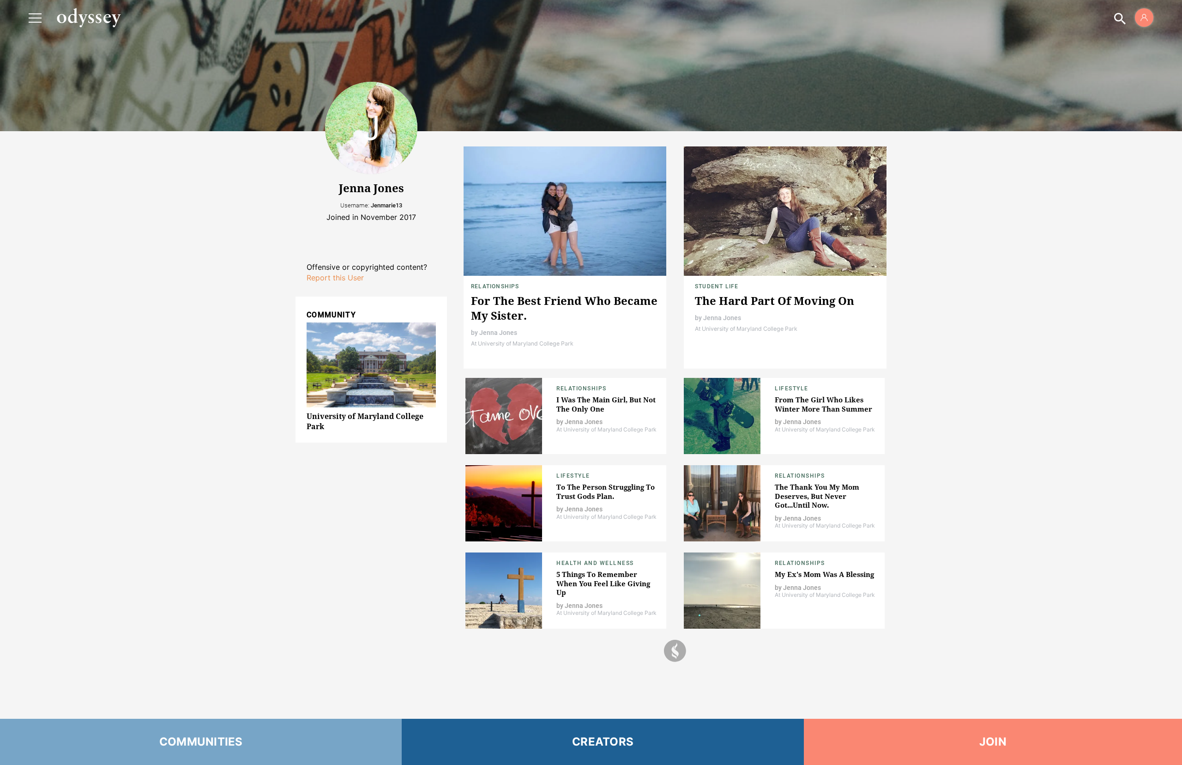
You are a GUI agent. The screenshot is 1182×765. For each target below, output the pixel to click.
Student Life (716, 286)
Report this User (335, 277)
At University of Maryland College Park (522, 343)
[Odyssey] (89, 17)
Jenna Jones (498, 332)
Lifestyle (791, 388)
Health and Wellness (595, 563)
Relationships (495, 286)
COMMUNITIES (201, 741)
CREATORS (602, 741)
